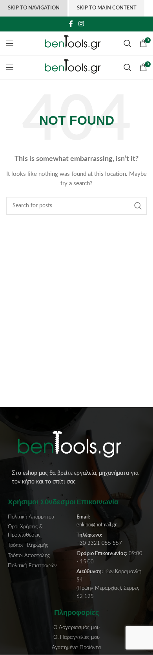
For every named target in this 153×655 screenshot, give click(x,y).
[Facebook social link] (71, 24)
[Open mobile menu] (10, 43)
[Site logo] (77, 43)
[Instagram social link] (81, 24)
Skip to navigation (34, 8)
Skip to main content (107, 8)
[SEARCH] (138, 206)
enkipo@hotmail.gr (96, 525)
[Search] (127, 43)
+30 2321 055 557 (99, 543)
